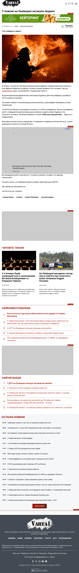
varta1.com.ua (6, 547)
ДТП (55, 538)
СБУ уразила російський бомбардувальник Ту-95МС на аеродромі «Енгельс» (37, 339)
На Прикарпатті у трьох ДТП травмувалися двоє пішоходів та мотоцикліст (34, 428)
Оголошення (65, 538)
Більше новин (39, 506)
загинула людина (47, 197)
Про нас (16, 553)
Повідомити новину (69, 4)
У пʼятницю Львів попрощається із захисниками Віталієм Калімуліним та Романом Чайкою (18, 277)
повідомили (7, 91)
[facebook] (33, 562)
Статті (48, 538)
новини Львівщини (31, 197)
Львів (16, 26)
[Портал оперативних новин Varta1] (11, 3)
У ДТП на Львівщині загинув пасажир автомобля (29, 328)
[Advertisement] (37, 226)
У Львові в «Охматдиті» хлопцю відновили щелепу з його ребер (30, 479)
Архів (52, 557)
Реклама (37, 18)
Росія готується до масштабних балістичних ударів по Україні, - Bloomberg (36, 314)
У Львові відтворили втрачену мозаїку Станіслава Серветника (35, 333)
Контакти (34, 553)
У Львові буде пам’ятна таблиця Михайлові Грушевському (28, 495)
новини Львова (8, 197)
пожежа (19, 197)
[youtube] (43, 562)
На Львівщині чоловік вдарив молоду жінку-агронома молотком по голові (34, 433)
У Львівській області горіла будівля (20, 438)
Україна (28, 538)
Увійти (66, 4)
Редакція (25, 553)
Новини (11, 538)
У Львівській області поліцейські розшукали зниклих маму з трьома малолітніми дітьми (38, 394)
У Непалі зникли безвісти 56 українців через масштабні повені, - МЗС (32, 500)
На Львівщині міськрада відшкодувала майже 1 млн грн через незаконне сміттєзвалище (39, 485)
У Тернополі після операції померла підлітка (27, 388)
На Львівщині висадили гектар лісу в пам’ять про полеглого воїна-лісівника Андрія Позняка (56, 277)
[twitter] (36, 562)
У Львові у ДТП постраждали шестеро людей (24, 448)
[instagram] (39, 562)
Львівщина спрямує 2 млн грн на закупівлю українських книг (29, 423)
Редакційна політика (57, 553)
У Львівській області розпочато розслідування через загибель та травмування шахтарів (39, 490)
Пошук (72, 4)
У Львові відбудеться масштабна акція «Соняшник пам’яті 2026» (31, 459)
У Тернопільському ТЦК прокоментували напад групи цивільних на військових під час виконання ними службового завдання (37, 322)
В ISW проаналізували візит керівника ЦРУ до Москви (27, 464)
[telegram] (46, 562)
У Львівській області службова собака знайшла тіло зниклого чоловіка (39, 407)
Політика (38, 538)
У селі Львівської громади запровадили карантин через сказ (29, 443)
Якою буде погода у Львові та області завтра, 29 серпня (28, 454)
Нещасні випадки (26, 26)
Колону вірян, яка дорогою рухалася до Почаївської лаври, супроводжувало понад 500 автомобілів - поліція (34, 401)
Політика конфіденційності (37, 557)
